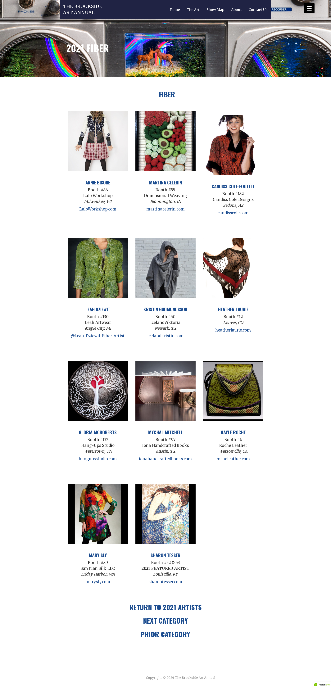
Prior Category (165, 634)
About (236, 9)
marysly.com (97, 581)
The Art (193, 9)
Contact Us (258, 9)
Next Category (165, 620)
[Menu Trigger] (309, 8)
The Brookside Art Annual (82, 9)
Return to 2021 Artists (165, 607)
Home (175, 9)
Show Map (215, 9)
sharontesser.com (165, 581)
